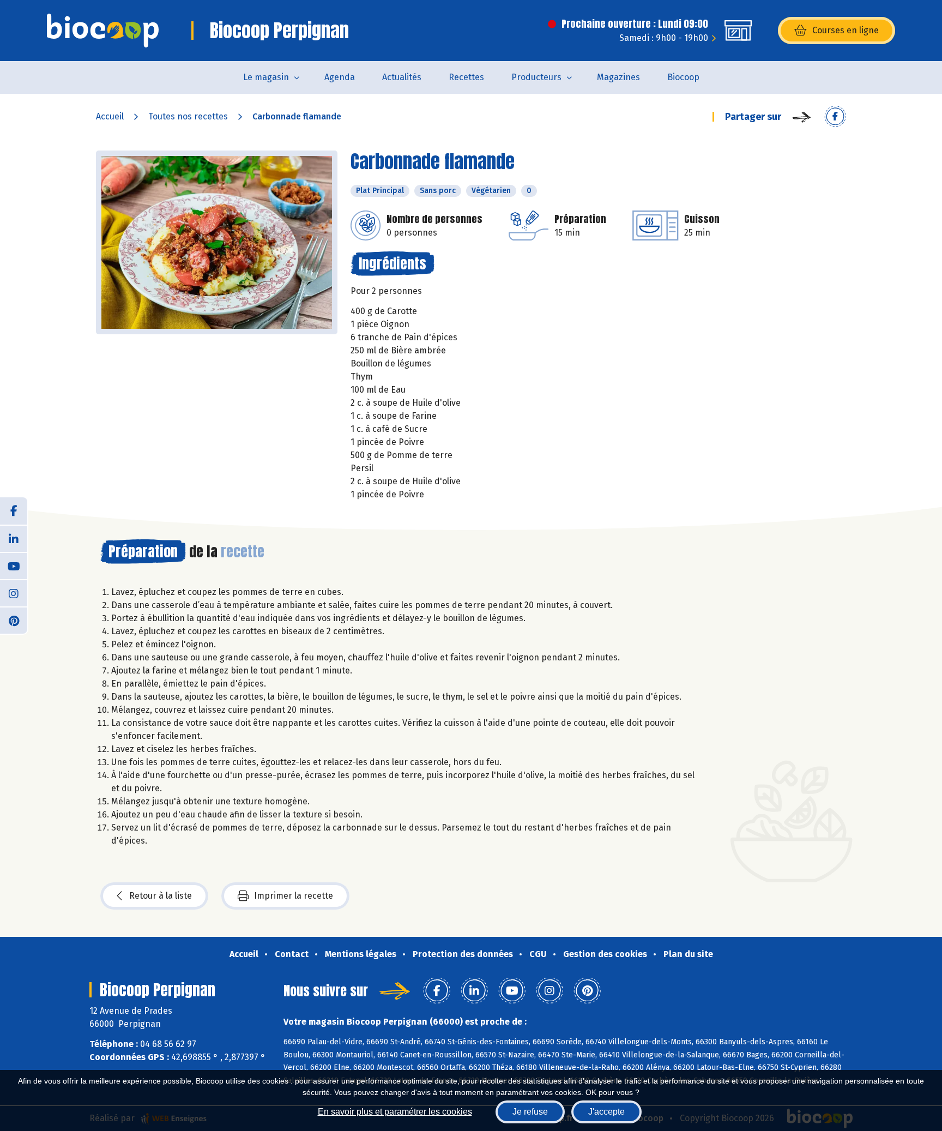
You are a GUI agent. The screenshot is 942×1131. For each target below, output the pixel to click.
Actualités (401, 77)
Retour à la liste (160, 896)
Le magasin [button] (266, 77)
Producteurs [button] (536, 77)
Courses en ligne (845, 30)
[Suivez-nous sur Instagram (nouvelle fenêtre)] (13, 592)
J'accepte (606, 1111)
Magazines (618, 77)
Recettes (466, 77)
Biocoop (683, 77)
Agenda (339, 77)
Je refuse (530, 1111)
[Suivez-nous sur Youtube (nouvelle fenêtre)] (13, 565)
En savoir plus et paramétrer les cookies (395, 1111)
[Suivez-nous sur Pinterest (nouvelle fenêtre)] (13, 620)
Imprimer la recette (293, 896)
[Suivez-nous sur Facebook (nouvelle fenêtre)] (13, 511)
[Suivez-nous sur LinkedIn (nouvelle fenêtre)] (13, 538)
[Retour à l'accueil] (103, 30)
